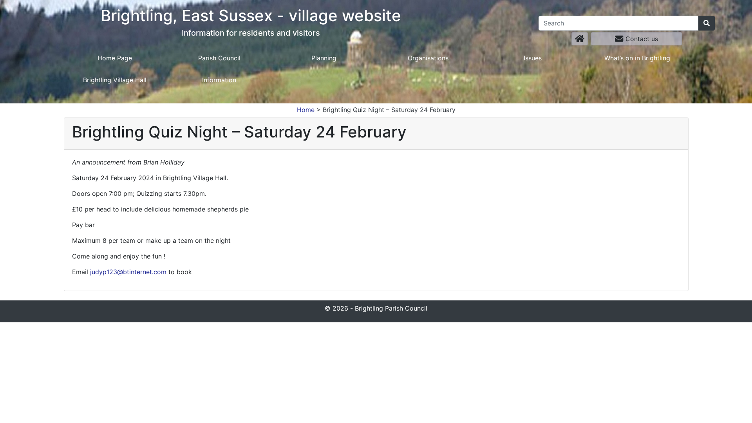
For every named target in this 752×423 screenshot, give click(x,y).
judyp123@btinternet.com (128, 272)
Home (306, 110)
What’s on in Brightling (637, 58)
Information (219, 80)
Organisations (428, 58)
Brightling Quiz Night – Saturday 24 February (389, 110)
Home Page (115, 58)
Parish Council (219, 58)
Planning (323, 58)
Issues (533, 58)
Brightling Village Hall (114, 80)
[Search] (706, 23)
